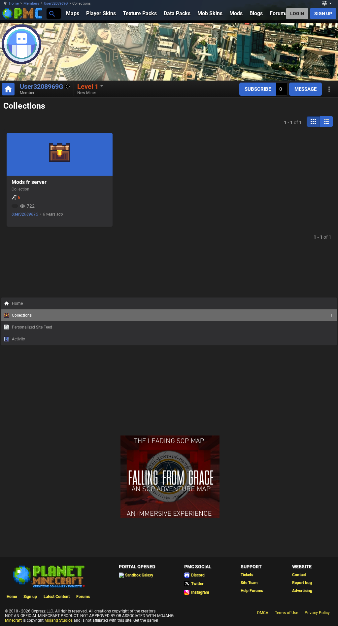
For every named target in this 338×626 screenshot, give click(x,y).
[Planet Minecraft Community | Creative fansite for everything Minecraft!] (48, 575)
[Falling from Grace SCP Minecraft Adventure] (170, 516)
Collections (172, 315)
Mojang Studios (59, 620)
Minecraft (13, 620)
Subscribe (258, 89)
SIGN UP (323, 13)
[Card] (313, 121)
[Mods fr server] (59, 154)
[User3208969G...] (51, 13)
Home (14, 3)
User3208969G (56, 3)
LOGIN (297, 13)
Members (31, 3)
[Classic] (326, 121)
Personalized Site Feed (32, 327)
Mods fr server (29, 182)
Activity (18, 339)
